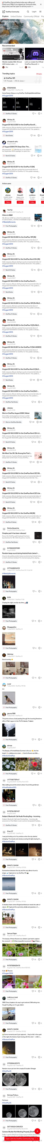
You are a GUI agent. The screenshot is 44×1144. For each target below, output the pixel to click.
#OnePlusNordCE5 (9, 787)
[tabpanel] (22, 581)
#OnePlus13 (6, 1071)
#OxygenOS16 (7, 96)
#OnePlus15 (6, 1103)
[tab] (5, 16)
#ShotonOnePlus (8, 756)
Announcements (18, 58)
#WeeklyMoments (9, 222)
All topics (39, 74)
